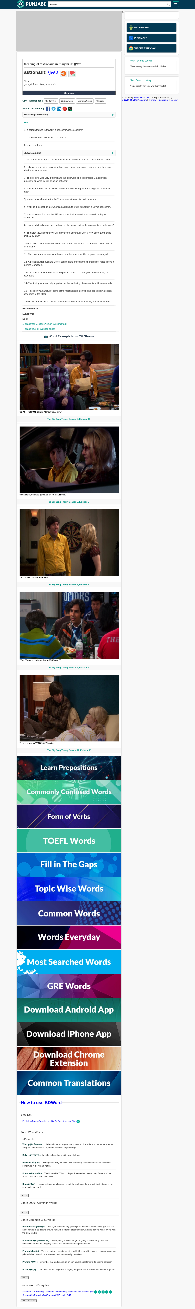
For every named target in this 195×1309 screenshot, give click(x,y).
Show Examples (69, 153)
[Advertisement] (68, 31)
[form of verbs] (69, 827)
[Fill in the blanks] (69, 876)
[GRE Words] (69, 997)
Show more (69, 93)
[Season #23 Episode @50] (99, 1293)
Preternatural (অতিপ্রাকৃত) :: (35, 1226)
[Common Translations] (69, 1094)
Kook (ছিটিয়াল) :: (30, 1184)
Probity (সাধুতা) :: (30, 1269)
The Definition (50, 101)
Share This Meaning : (33, 108)
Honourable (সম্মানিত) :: (33, 1173)
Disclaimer (163, 100)
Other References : (32, 101)
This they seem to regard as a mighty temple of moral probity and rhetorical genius (68, 1269)
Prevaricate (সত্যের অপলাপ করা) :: (37, 1240)
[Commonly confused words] (69, 803)
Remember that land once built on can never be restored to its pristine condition (67, 1262)
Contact (174, 100)
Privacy (152, 100)
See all (24, 1195)
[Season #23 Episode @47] (110, 1293)
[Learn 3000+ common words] (69, 924)
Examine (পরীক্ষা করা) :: (32, 1162)
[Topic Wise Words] (69, 900)
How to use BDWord (41, 1102)
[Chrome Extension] (69, 1069)
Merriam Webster (85, 101)
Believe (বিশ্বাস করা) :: (32, 1155)
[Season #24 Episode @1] (96, 1293)
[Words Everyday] (69, 948)
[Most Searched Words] (69, 973)
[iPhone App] (69, 1045)
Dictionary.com (67, 101)
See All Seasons (28, 1301)
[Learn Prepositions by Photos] (69, 779)
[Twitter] (54, 110)
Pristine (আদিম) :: (30, 1262)
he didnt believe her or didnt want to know (51, 1155)
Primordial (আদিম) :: (31, 1251)
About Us (142, 100)
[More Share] (70, 110)
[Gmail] (65, 110)
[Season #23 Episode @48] (107, 1293)
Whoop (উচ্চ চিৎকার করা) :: (33, 1144)
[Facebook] (48, 110)
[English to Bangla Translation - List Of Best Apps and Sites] (78, 1122)
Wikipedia (100, 101)
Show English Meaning (69, 114)
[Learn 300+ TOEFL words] (69, 851)
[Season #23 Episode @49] (103, 1293)
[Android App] (69, 1021)
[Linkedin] (60, 110)
